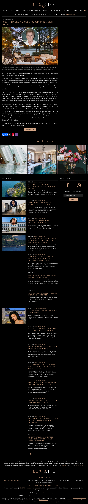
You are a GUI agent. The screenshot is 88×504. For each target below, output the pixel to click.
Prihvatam (79, 500)
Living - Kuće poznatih (40, 182)
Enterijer (25, 14)
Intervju (67, 11)
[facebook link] (67, 185)
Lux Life (5, 462)
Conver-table (77, 11)
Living (11, 11)
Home (5, 11)
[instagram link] (79, 185)
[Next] (86, 159)
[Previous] (1, 159)
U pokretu (26, 11)
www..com (52, 493)
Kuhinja (50, 14)
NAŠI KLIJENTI (48, 485)
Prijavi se (73, 199)
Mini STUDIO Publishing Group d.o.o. (13, 480)
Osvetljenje (61, 14)
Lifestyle (45, 11)
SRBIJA (48, 477)
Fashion (18, 11)
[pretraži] (85, 10)
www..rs (42, 493)
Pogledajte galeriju (30, 129)
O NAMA (29, 485)
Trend (52, 11)
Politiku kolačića (43, 500)
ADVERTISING (38, 485)
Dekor (55, 14)
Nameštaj (37, 14)
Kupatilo (43, 14)
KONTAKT (58, 485)
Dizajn (31, 14)
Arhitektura (18, 14)
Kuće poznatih (70, 14)
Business (59, 11)
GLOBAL (40, 477)
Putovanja (35, 11)
